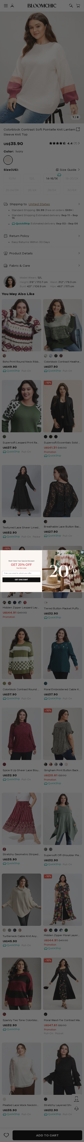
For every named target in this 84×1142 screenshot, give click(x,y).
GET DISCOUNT (21, 579)
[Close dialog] (82, 552)
